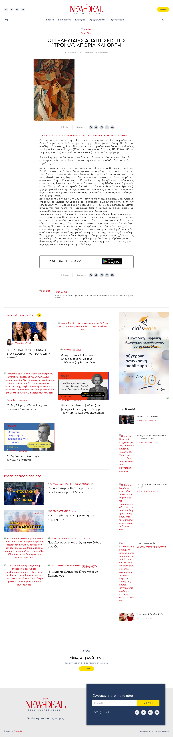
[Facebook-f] (6, 9)
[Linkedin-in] (23, 9)
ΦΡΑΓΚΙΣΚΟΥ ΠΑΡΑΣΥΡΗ (112, 136)
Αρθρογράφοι (97, 20)
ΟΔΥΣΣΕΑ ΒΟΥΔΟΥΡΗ (56, 136)
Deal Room (64, 20)
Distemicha (18, 731)
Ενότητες (80, 20)
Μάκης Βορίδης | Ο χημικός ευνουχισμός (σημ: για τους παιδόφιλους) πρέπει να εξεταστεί (79, 359)
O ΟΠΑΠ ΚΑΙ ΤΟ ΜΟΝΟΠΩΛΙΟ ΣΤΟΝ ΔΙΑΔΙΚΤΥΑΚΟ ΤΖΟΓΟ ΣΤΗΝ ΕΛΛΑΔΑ (28, 354)
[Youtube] (17, 9)
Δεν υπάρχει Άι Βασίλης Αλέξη (150, 614)
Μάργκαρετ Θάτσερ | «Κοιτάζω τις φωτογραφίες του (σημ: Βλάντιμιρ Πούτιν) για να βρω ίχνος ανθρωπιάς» (82, 409)
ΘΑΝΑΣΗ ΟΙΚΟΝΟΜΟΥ (83, 136)
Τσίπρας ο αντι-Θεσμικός (147, 416)
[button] (163, 20)
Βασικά (50, 20)
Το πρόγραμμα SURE (146, 543)
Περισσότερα (116, 20)
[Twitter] (12, 9)
